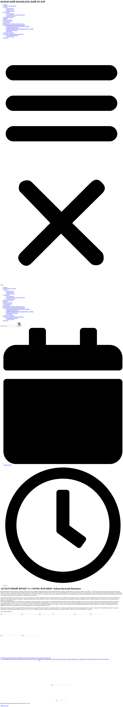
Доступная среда (7, 21)
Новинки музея (10, 9)
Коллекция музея (10, 11)
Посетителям (6, 22)
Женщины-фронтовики (12, 30)
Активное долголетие (8, 32)
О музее (5, 7)
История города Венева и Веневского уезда (14, 23)
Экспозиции (6, 12)
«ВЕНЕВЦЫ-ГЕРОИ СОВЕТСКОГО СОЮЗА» (18, 26)
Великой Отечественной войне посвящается (14, 25)
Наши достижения (7, 20)
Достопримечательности (12, 35)
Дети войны (9, 31)
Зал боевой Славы (10, 16)
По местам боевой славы (12, 27)
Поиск (2, 326)
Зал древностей (10, 13)
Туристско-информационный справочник (13, 34)
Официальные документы (9, 5)
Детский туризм (10, 36)
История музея (9, 8)
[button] (61, 163)
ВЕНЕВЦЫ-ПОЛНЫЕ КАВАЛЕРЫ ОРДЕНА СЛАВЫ (19, 29)
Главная (5, 4)
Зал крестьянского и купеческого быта (15, 14)
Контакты (5, 38)
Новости (5, 18)
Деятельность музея (8, 17)
